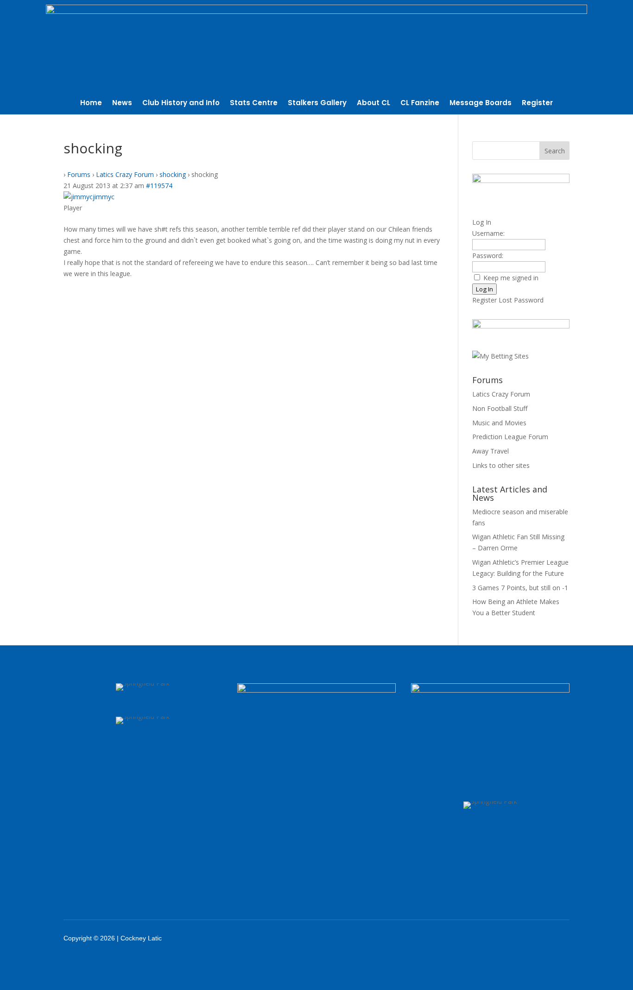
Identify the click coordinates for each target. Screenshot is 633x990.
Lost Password (521, 300)
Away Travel (490, 451)
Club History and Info (181, 103)
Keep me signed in (510, 277)
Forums (78, 174)
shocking (172, 174)
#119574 (159, 185)
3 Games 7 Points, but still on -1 (520, 587)
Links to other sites (501, 465)
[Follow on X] (502, 938)
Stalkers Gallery (317, 103)
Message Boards (480, 103)
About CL (373, 103)
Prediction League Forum (510, 436)
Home (91, 103)
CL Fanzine (419, 103)
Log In (484, 289)
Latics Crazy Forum (125, 174)
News (122, 103)
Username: (488, 233)
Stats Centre (254, 103)
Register (537, 103)
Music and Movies (499, 422)
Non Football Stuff (499, 408)
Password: (487, 255)
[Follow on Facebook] (478, 938)
